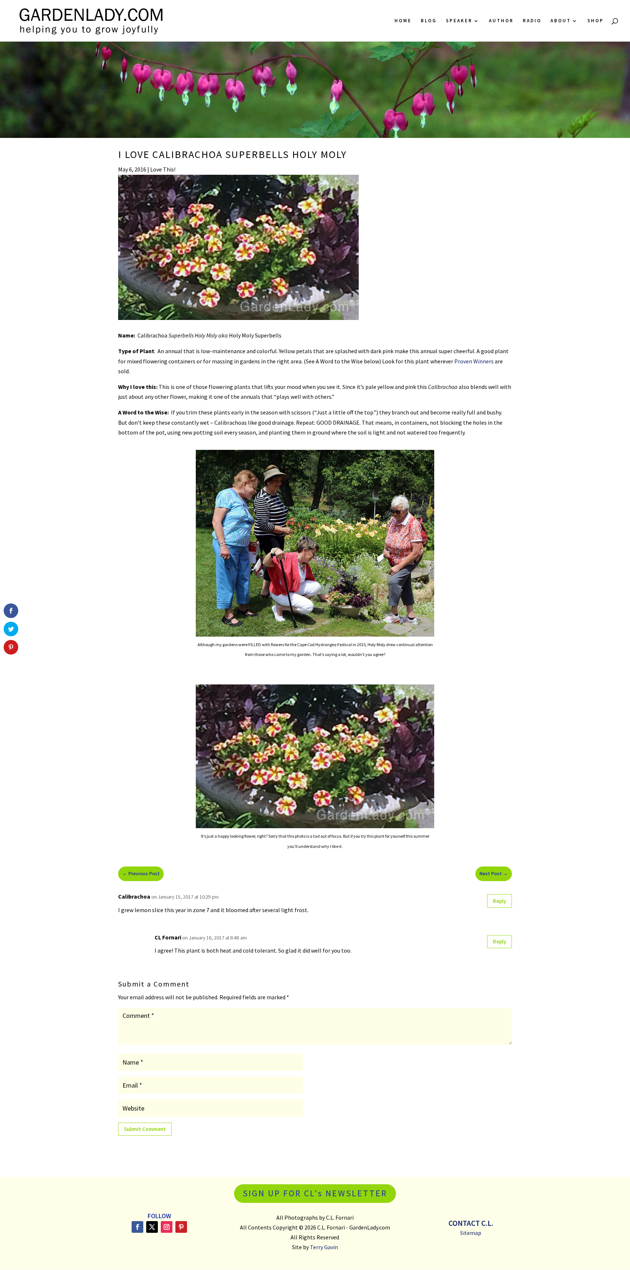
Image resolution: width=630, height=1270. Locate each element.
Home (403, 21)
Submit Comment (145, 1129)
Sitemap (470, 1232)
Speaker (459, 21)
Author (501, 21)
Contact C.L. (470, 1223)
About (561, 21)
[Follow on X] (152, 1227)
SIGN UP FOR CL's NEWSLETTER (315, 1193)
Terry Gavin (324, 1247)
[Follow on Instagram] (166, 1227)
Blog (429, 21)
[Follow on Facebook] (137, 1227)
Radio (532, 21)
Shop (595, 21)
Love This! (162, 169)
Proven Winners (474, 361)
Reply (499, 901)
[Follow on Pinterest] (181, 1227)
